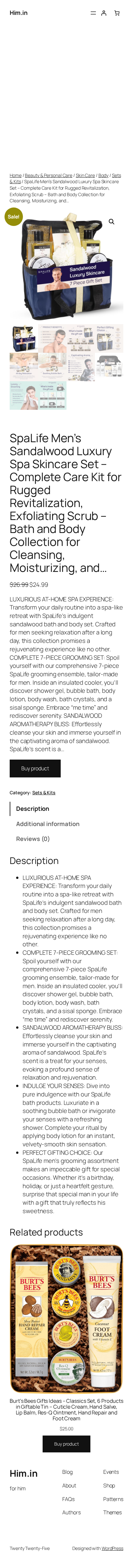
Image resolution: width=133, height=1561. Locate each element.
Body (103, 175)
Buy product (35, 768)
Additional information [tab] (47, 824)
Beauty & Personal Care (48, 175)
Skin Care (85, 175)
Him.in (18, 12)
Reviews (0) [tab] (33, 838)
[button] (112, 222)
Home (16, 175)
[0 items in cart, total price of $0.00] (116, 12)
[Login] (103, 12)
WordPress (112, 1548)
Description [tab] (32, 808)
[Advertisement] (66, 99)
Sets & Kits (44, 792)
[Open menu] (93, 13)
